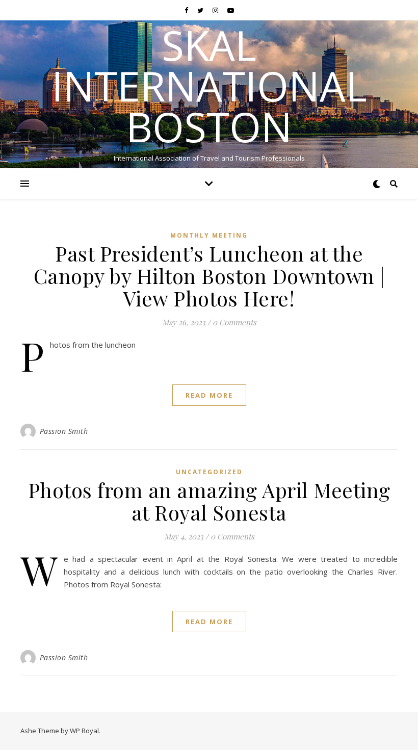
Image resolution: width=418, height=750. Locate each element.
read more (209, 395)
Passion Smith (64, 431)
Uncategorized (209, 472)
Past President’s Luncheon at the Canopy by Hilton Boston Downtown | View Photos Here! (209, 276)
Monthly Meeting (209, 235)
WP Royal (84, 730)
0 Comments (234, 322)
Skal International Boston (209, 85)
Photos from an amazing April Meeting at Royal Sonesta (209, 501)
